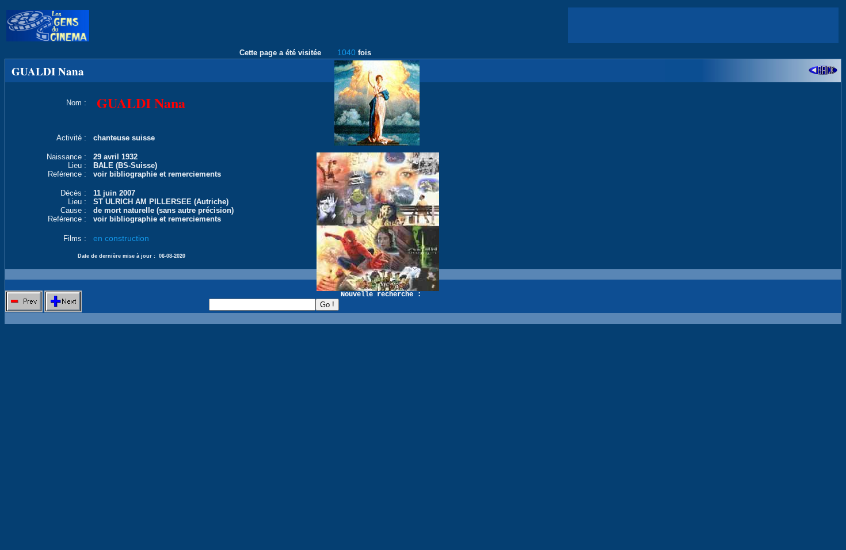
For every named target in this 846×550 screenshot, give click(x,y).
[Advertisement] (703, 25)
